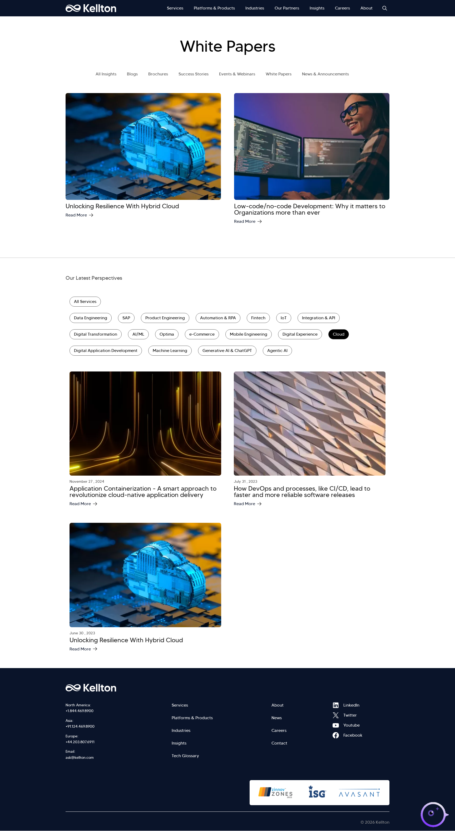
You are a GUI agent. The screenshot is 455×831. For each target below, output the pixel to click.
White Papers (278, 73)
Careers (342, 8)
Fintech (258, 317)
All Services (85, 301)
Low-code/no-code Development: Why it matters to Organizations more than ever (309, 209)
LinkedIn (336, 705)
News (276, 717)
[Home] (91, 8)
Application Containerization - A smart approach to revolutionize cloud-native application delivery (143, 491)
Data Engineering (90, 317)
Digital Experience (300, 334)
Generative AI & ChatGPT (227, 350)
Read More (76, 215)
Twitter (336, 715)
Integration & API (318, 317)
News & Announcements (325, 73)
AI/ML (138, 334)
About (366, 8)
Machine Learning (170, 350)
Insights (317, 8)
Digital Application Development (105, 350)
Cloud (338, 334)
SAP (126, 317)
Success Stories (194, 73)
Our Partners (287, 8)
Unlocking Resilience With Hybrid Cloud (122, 206)
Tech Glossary (185, 755)
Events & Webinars (237, 73)
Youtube (336, 725)
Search (384, 8)
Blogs (132, 73)
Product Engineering (165, 317)
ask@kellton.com (80, 757)
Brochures (158, 73)
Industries (254, 8)
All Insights (106, 73)
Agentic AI (277, 350)
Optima (167, 334)
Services (175, 8)
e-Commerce (202, 334)
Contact (279, 743)
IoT (284, 317)
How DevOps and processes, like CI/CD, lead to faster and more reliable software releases (302, 491)
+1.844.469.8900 (79, 710)
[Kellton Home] (119, 688)
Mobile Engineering (248, 334)
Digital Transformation (95, 334)
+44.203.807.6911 (80, 742)
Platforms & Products (214, 8)
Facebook (336, 735)
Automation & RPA (218, 317)
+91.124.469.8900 (80, 726)
